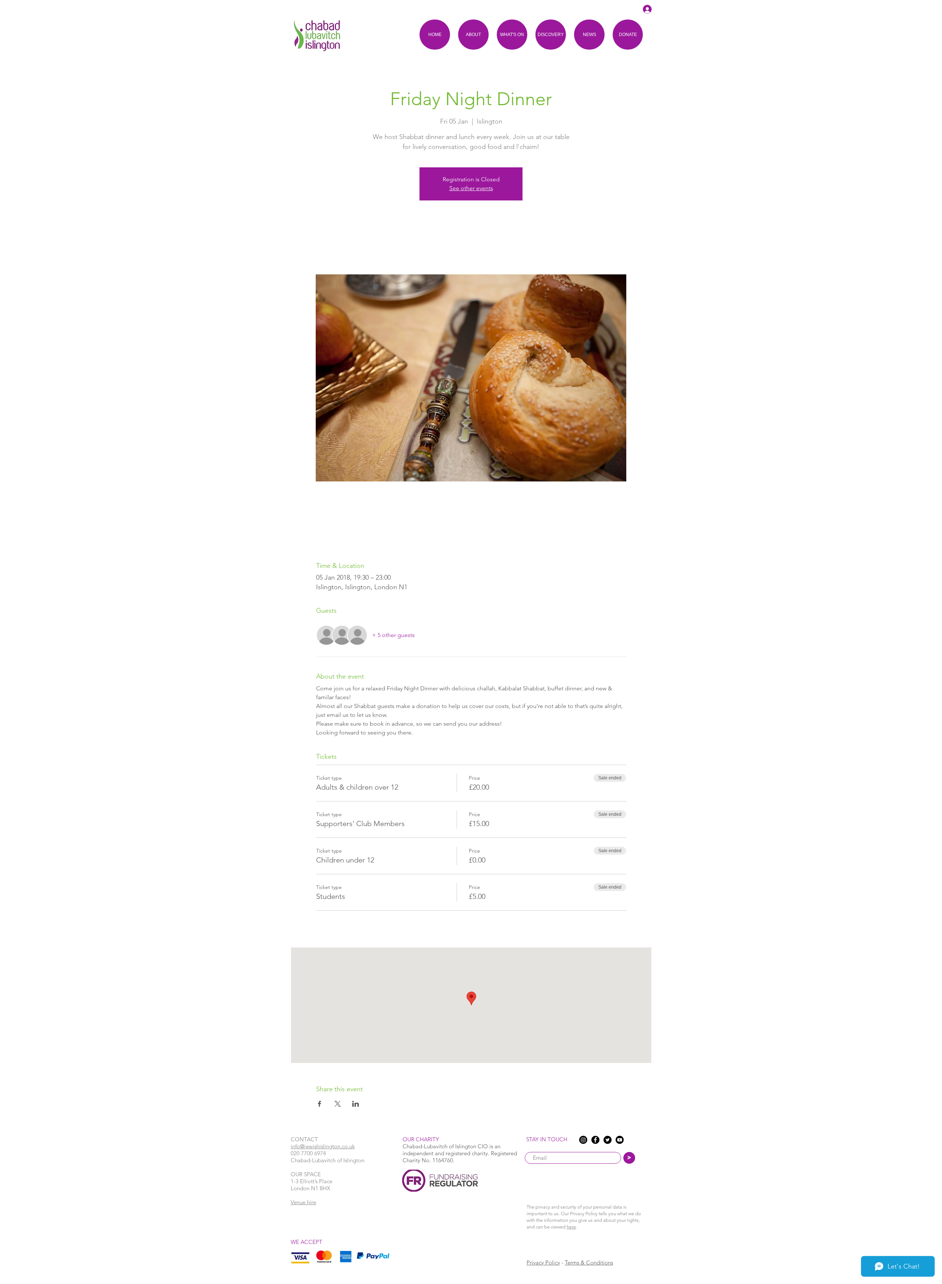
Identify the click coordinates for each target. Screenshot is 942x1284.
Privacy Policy (543, 1262)
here (571, 1227)
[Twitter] (607, 1140)
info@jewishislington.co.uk (323, 1146)
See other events (471, 188)
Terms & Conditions (589, 1262)
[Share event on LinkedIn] (355, 1104)
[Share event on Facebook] (319, 1104)
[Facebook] (595, 1140)
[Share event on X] (337, 1104)
